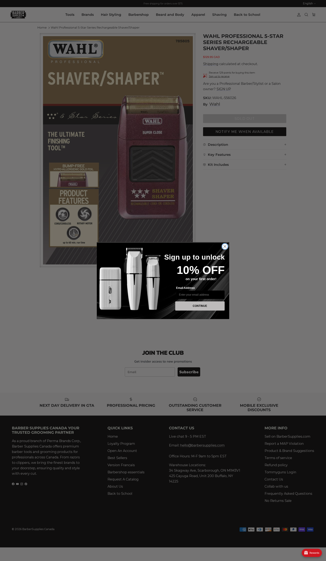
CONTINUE (200, 305)
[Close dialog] (225, 246)
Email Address (185, 287)
